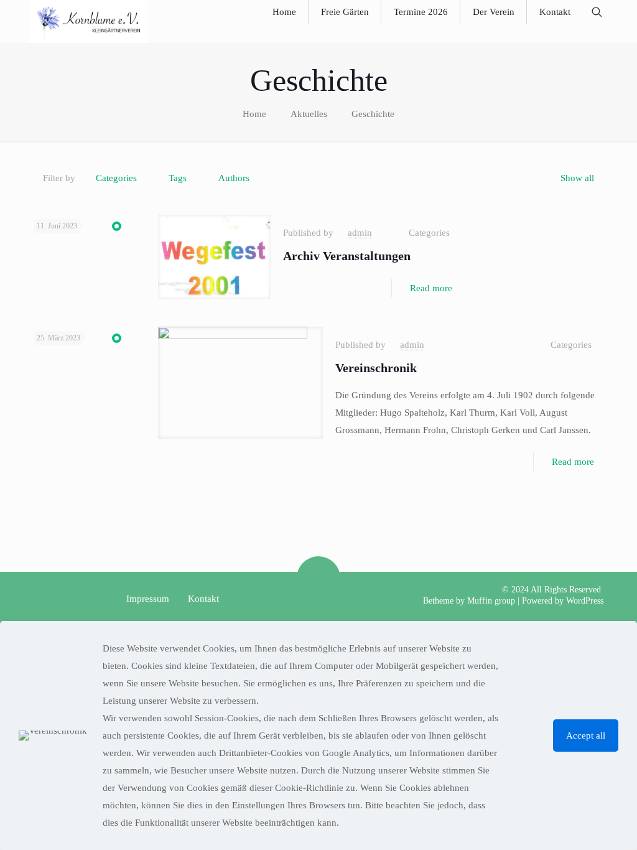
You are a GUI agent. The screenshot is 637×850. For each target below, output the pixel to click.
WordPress (584, 600)
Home (254, 114)
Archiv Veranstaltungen (347, 256)
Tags (178, 178)
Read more (431, 288)
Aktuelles (309, 114)
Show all (577, 178)
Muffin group (491, 600)
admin (360, 233)
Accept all (585, 735)
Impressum (147, 599)
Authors (233, 178)
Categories (116, 178)
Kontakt (203, 599)
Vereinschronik (376, 368)
